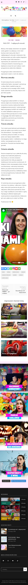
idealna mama (16, 272)
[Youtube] (16, 268)
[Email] (19, 268)
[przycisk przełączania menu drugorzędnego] (1, 2)
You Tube (10, 40)
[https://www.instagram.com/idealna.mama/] (8, 560)
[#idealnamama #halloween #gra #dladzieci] (14, 435)
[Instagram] (13, 268)
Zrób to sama (10, 351)
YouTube (5, 116)
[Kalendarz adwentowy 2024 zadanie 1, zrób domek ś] (14, 378)
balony (8, 272)
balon (3, 272)
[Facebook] (2, 268)
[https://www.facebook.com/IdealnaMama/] (3, 560)
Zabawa (17, 40)
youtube (15, 275)
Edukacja (4, 332)
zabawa (21, 275)
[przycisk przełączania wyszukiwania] (15, 16)
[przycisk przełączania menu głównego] (11, 16)
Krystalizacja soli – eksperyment (17, 529)
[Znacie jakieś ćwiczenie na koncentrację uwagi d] (14, 464)
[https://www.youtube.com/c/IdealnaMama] (13, 560)
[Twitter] (8, 268)
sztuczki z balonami (6, 275)
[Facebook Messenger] (5, 268)
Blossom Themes (8, 582)
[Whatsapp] (11, 268)
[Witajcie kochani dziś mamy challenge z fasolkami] (14, 407)
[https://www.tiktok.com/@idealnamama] (17, 560)
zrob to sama (5, 277)
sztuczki (23, 272)
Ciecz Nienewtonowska (14, 545)
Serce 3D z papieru (9, 353)
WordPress (23, 582)
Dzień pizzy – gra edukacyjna (13, 335)
